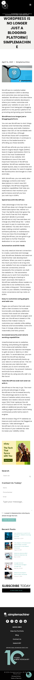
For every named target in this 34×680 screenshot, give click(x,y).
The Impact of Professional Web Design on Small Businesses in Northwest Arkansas (22, 545)
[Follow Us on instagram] (20, 621)
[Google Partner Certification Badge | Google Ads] (8, 566)
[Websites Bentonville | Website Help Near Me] (8, 556)
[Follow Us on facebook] (7, 621)
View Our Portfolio (17, 631)
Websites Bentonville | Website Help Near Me (20, 554)
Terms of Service (16, 678)
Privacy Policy (16, 676)
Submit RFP (17, 643)
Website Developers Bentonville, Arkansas (20, 573)
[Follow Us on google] (11, 621)
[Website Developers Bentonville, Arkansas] (8, 576)
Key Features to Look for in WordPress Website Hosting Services (22, 534)
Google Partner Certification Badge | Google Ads (20, 564)
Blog (8, 14)
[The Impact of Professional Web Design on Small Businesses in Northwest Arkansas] (8, 546)
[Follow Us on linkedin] (16, 621)
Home (4, 14)
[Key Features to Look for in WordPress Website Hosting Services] (8, 536)
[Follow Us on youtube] (25, 621)
